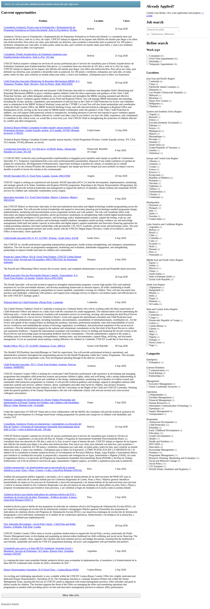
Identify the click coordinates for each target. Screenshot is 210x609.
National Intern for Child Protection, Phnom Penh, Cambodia (33, 302)
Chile (153, 235)
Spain (153, 213)
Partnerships (156, 376)
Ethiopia (154, 125)
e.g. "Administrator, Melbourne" (161, 34)
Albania (154, 161)
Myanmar (155, 98)
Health (154, 438)
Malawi (154, 133)
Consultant (156, 55)
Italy (152, 210)
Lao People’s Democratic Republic (167, 92)
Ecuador (154, 243)
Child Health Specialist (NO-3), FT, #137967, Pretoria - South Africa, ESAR (41, 238)
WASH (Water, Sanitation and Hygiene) (169, 469)
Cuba (153, 241)
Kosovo (154, 172)
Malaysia (154, 95)
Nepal (153, 298)
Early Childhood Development (165, 430)
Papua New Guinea (160, 100)
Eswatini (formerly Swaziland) (165, 122)
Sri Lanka (155, 304)
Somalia (154, 142)
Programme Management (163, 455)
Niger (153, 334)
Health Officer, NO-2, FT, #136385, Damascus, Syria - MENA (34, 346)
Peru (152, 252)
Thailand (154, 106)
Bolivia (154, 229)
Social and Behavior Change (164, 461)
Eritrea (153, 120)
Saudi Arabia (156, 273)
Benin (153, 312)
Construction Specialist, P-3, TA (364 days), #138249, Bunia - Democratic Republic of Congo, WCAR (40, 150)
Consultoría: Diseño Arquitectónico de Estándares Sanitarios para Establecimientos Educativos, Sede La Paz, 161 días (35, 55)
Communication (158, 370)
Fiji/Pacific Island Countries (163, 87)
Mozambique (156, 136)
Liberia (153, 328)
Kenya (154, 128)
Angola (154, 114)
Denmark (155, 205)
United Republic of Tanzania (164, 147)
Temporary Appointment (162, 64)
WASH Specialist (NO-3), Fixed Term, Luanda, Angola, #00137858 (37, 176)
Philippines (155, 103)
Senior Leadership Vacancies (164, 386)
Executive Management (161, 384)
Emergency (156, 362)
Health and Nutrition (160, 441)
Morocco (154, 268)
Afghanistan (156, 287)
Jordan (153, 265)
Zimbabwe (155, 153)
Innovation (155, 447)
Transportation (157, 414)
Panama (154, 249)
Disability (155, 427)
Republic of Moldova (160, 177)
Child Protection (158, 424)
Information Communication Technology (170, 405)
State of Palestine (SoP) (161, 276)
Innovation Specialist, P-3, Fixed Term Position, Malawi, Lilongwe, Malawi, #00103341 (41, 198)
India (153, 295)
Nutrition (155, 452)
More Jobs (70, 595)
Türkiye (154, 189)
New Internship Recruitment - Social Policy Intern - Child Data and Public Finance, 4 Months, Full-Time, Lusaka (40, 525)
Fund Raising (157, 373)
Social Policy (157, 463)
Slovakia (154, 183)
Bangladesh (156, 290)
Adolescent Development (162, 422)
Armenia (154, 164)
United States (156, 219)
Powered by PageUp (10, 604)
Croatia (154, 166)
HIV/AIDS (155, 444)
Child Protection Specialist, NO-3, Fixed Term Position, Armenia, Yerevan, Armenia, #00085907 (40, 366)
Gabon (153, 323)
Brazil (153, 232)
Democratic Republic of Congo (165, 320)
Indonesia (155, 89)
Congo (153, 317)
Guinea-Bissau (157, 326)
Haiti (152, 246)
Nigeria (154, 337)
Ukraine (154, 194)
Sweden (154, 216)
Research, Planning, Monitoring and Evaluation (174, 458)
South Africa (156, 144)
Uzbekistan (155, 197)
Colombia (155, 238)
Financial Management (161, 400)
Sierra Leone (156, 342)
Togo (153, 345)
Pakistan (154, 301)
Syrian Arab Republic (161, 279)
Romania (154, 180)
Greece (153, 169)
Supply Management (160, 411)
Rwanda (154, 139)
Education (155, 433)
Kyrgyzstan (156, 175)
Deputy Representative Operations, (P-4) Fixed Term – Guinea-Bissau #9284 (41, 569)
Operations (156, 408)
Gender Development (160, 436)
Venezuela (155, 254)
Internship (155, 61)
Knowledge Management (162, 449)
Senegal (154, 339)
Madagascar (156, 131)
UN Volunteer (157, 466)
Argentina (155, 227)
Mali (152, 331)
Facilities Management (161, 397)
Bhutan (154, 293)
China (153, 84)
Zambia (154, 150)
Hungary (154, 208)
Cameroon (155, 314)
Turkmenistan (157, 191)
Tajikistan (155, 186)
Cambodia (155, 81)
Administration (157, 394)
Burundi (154, 117)
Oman (153, 271)
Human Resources (159, 403)
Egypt (153, 262)
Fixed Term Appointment (163, 58)
